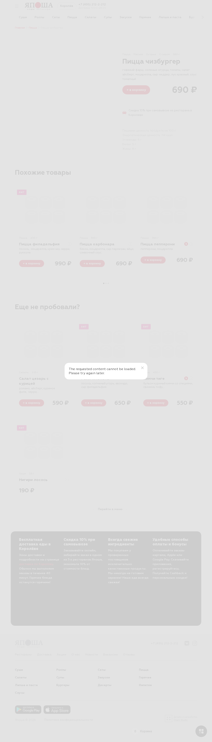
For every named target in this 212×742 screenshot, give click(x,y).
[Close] (142, 368)
